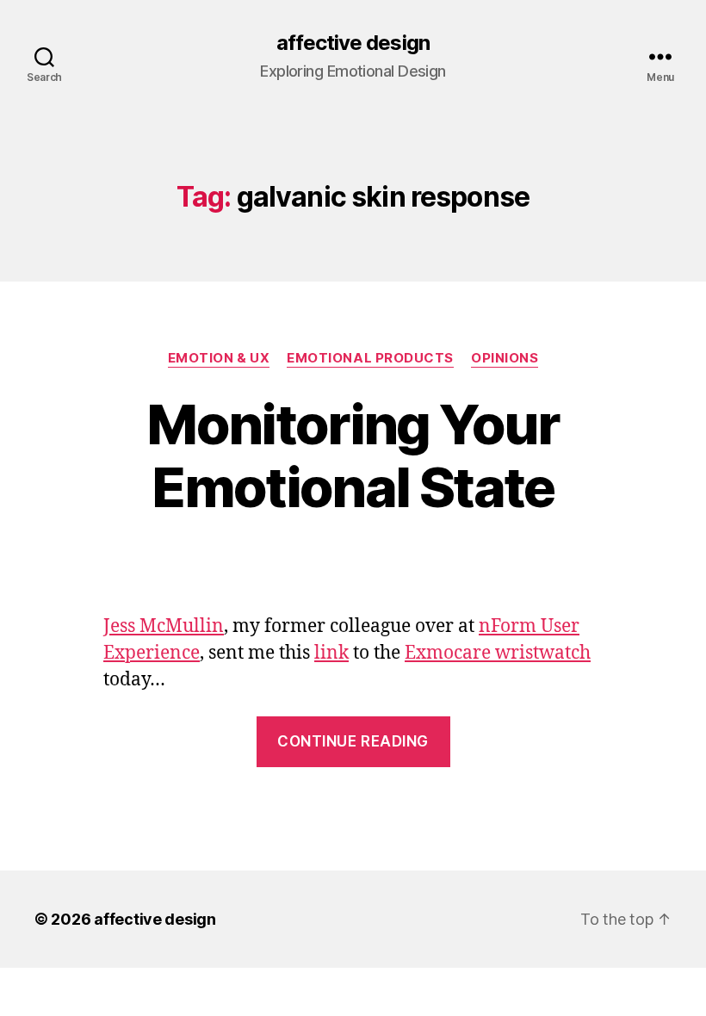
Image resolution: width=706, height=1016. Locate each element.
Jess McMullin (163, 626)
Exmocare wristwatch (498, 653)
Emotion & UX (219, 358)
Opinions (504, 358)
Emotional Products (370, 358)
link (331, 653)
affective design (352, 43)
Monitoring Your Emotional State (352, 455)
